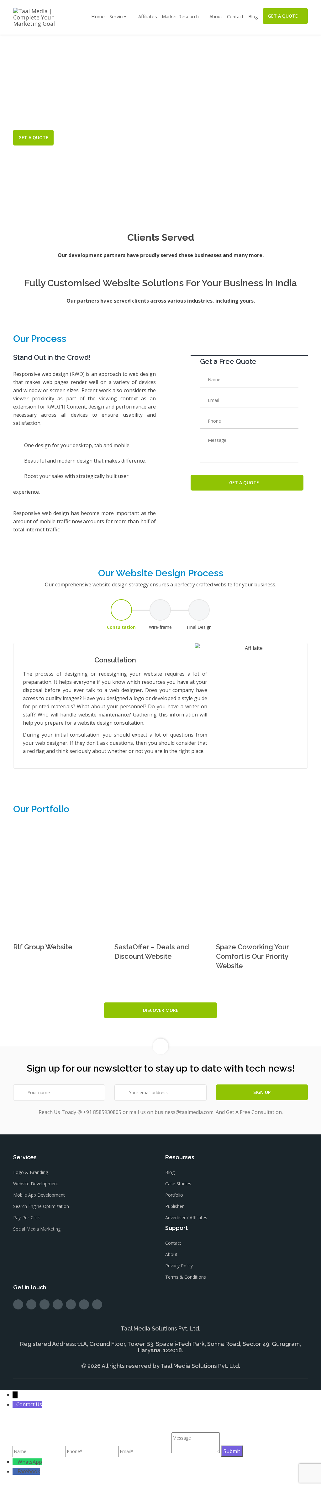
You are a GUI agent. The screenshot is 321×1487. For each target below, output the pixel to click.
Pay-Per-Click (26, 1218)
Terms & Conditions (185, 1277)
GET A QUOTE (283, 16)
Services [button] (118, 16)
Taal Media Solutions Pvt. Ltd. (200, 1366)
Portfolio (174, 1195)
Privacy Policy (179, 1266)
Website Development (35, 1184)
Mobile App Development (39, 1195)
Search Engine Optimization (41, 1206)
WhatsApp (30, 1461)
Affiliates (147, 16)
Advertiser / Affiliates (186, 1218)
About (215, 16)
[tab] (121, 614)
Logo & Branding (30, 1172)
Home (98, 16)
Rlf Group (42, 947)
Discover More (160, 1010)
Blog (253, 16)
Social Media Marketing (37, 1229)
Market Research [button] (180, 16)
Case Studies (178, 1184)
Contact (235, 16)
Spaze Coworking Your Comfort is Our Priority (252, 956)
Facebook (29, 1471)
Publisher (174, 1206)
